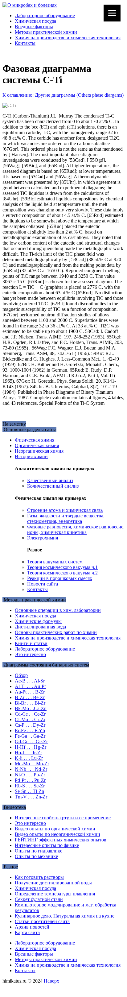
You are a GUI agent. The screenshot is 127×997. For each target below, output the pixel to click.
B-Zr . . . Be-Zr (30, 697)
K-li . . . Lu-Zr (29, 758)
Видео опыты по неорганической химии (57, 834)
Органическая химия (37, 445)
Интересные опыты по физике (47, 845)
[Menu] (112, 13)
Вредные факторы (34, 26)
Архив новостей (32, 926)
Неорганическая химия (39, 451)
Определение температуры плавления (55, 893)
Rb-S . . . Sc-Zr (30, 785)
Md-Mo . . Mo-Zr (32, 763)
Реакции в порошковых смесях (59, 578)
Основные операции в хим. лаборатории (58, 610)
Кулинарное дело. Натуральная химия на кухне (64, 915)
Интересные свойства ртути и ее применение (63, 817)
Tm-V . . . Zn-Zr (31, 796)
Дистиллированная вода (40, 626)
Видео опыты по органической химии (55, 828)
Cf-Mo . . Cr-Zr (30, 719)
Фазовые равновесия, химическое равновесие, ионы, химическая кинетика (76, 529)
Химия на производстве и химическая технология (68, 37)
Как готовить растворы (39, 877)
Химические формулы (38, 621)
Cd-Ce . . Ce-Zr (30, 714)
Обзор (21, 675)
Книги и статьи (31, 643)
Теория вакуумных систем (55, 561)
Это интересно (30, 654)
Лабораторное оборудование (45, 15)
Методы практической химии (46, 32)
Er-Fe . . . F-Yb (30, 730)
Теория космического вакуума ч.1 (62, 567)
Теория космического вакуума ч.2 (62, 572)
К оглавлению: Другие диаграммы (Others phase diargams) (63, 95)
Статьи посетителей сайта (42, 921)
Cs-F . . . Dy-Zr (30, 725)
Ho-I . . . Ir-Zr (28, 752)
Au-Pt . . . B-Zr (30, 691)
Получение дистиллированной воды (53, 882)
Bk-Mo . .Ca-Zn (31, 708)
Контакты (25, 43)
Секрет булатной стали (39, 899)
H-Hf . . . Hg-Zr (30, 747)
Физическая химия (34, 439)
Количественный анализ (53, 486)
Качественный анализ (50, 480)
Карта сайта (27, 932)
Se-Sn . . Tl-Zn (29, 791)
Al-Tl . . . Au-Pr (30, 686)
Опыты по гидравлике (38, 850)
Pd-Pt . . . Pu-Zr (30, 780)
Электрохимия (42, 537)
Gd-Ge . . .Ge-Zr (31, 741)
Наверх (51, 980)
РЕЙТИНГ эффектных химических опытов (60, 839)
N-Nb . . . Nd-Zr (31, 769)
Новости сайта (42, 583)
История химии (31, 456)
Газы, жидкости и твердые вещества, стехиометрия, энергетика (65, 518)
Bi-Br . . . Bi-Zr (30, 702)
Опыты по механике (36, 856)
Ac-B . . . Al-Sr (30, 680)
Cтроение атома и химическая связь (65, 510)
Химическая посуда (35, 21)
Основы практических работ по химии (56, 632)
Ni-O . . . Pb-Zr (30, 774)
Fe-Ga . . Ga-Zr (30, 736)
